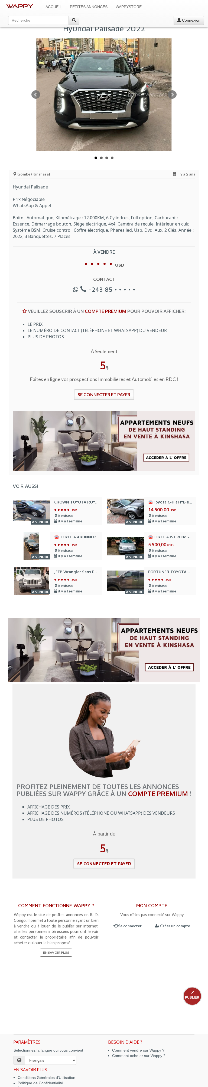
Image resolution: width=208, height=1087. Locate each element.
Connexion (190, 20)
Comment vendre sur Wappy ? (138, 1050)
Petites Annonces (89, 7)
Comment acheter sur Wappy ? (138, 1055)
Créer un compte (174, 925)
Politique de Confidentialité (40, 1083)
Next (172, 94)
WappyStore (129, 7)
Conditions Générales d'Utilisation (46, 1077)
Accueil (54, 7)
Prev (35, 94)
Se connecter (129, 925)
